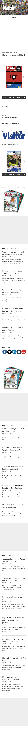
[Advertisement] (14, 34)
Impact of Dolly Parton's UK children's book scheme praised (13, 620)
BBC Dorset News (9, 555)
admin (17, 52)
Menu (14, 17)
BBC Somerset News (10, 248)
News (6, 106)
